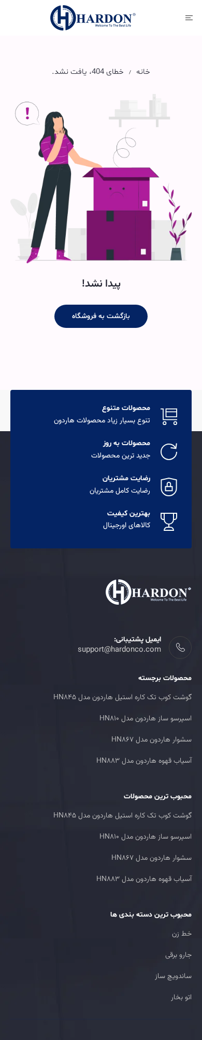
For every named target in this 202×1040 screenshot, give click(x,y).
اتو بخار (181, 997)
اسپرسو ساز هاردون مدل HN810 (145, 718)
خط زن (182, 934)
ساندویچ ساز (173, 976)
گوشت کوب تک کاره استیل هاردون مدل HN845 (122, 697)
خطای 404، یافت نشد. (88, 72)
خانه (143, 72)
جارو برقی (178, 955)
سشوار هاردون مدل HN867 (151, 740)
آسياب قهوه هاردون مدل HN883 (144, 761)
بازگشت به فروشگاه (101, 316)
